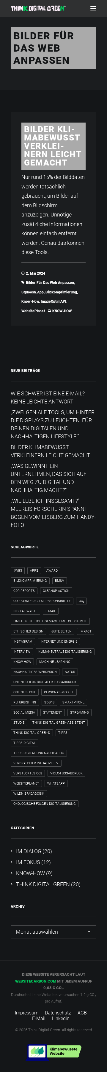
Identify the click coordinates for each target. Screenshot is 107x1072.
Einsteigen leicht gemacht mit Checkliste (50, 621)
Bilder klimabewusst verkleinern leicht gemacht (53, 146)
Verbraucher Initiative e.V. (36, 763)
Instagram (22, 641)
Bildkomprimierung (61, 292)
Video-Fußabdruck (66, 773)
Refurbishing (24, 702)
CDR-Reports (24, 591)
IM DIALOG (28, 851)
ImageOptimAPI (53, 301)
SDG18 (49, 702)
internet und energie (58, 641)
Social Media (24, 712)
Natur (70, 672)
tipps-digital (24, 743)
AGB (82, 1013)
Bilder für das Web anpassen (50, 283)
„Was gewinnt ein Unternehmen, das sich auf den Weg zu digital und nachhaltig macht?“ (48, 478)
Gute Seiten (61, 631)
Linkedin (61, 1018)
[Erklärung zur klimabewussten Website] (53, 1052)
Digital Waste (25, 611)
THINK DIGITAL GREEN (43, 884)
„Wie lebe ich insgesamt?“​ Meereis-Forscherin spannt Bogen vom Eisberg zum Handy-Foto (53, 513)
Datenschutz (58, 1013)
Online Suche (24, 692)
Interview (21, 652)
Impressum (26, 1013)
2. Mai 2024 (35, 273)
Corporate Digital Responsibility (42, 601)
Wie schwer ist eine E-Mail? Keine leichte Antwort (48, 397)
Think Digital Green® (31, 733)
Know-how (30, 301)
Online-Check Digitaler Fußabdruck (44, 682)
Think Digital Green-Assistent (58, 723)
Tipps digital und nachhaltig (38, 753)
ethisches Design (28, 631)
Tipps (62, 733)
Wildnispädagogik (28, 794)
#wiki (17, 571)
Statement (52, 712)
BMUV (59, 581)
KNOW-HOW (62, 311)
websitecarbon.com (35, 981)
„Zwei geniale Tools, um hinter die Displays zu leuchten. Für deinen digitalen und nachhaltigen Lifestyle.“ (53, 424)
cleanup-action (56, 591)
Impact (86, 631)
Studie (18, 723)
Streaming (79, 712)
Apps (34, 571)
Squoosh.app (32, 292)
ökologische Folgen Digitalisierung (44, 804)
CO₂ (81, 601)
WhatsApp (56, 783)
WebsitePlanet (33, 311)
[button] (93, 8)
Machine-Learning (54, 662)
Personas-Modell (59, 692)
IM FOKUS (28, 862)
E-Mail (50, 611)
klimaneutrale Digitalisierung (65, 652)
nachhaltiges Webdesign (35, 672)
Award (52, 571)
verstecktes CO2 (27, 773)
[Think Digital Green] (38, 8)
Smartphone (73, 702)
